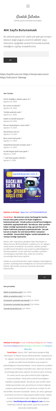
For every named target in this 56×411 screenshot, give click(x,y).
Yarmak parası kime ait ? (13, 308)
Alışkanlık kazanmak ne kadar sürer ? (18, 145)
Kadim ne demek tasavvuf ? (14, 119)
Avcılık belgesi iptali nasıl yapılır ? (16, 151)
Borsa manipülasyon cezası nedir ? (17, 125)
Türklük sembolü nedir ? (13, 112)
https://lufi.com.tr (8, 77)
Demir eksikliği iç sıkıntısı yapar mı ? (17, 99)
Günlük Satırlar (28, 17)
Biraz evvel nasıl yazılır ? (13, 138)
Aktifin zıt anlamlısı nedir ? (13, 292)
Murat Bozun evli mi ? (12, 132)
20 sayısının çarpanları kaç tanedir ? (17, 300)
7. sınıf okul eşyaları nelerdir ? (15, 158)
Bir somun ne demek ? (12, 106)
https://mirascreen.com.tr (36, 74)
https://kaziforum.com (11, 74)
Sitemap (22, 77)
